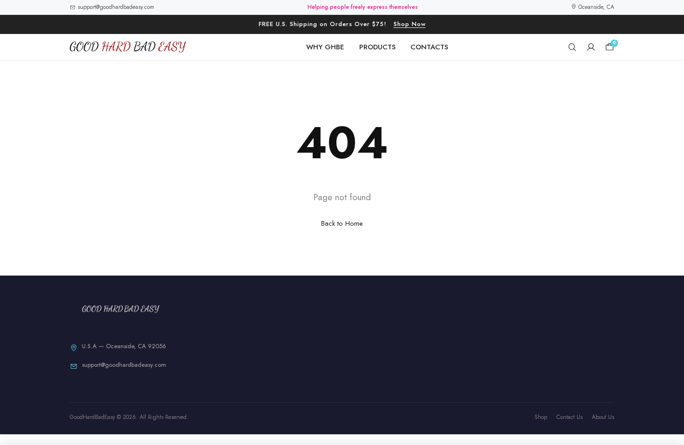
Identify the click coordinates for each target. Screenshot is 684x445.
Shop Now (410, 24)
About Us (603, 417)
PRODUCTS (377, 47)
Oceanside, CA (595, 7)
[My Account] (591, 47)
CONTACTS (429, 47)
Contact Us (570, 417)
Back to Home (342, 223)
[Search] (572, 47)
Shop (541, 417)
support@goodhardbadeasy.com (116, 7)
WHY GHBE (325, 47)
